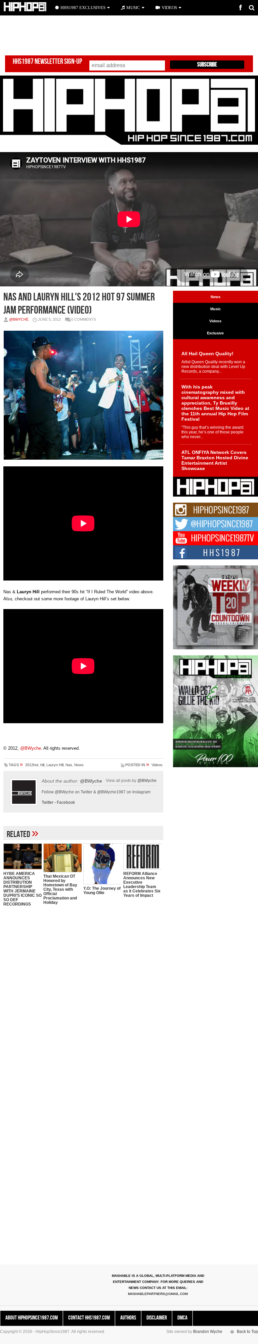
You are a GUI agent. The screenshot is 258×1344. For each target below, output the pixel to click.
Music (133, 7)
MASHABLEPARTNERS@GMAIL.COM (158, 1294)
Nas (69, 765)
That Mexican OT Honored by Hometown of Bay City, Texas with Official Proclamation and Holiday (60, 889)
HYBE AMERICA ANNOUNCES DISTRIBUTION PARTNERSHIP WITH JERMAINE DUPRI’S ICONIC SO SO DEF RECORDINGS (22, 889)
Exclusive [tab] (215, 333)
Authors (128, 1317)
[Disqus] (83, 998)
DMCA (182, 1317)
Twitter (47, 802)
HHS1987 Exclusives (82, 7)
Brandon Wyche (207, 1331)
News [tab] (215, 297)
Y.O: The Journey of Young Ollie (102, 890)
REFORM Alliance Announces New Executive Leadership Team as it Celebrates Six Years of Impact (142, 884)
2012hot (31, 765)
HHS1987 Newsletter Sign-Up (47, 61)
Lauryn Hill (54, 765)
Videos (157, 765)
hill (42, 765)
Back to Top (247, 1331)
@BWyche (19, 319)
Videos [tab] (215, 321)
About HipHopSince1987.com (31, 1317)
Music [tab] (215, 309)
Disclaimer (156, 1317)
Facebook (66, 802)
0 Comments (83, 319)
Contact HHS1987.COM (89, 1317)
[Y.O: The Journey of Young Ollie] (102, 863)
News (79, 765)
